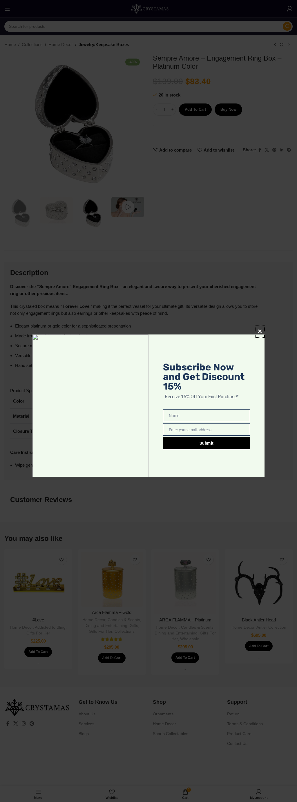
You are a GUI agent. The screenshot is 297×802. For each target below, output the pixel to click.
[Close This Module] (260, 331)
